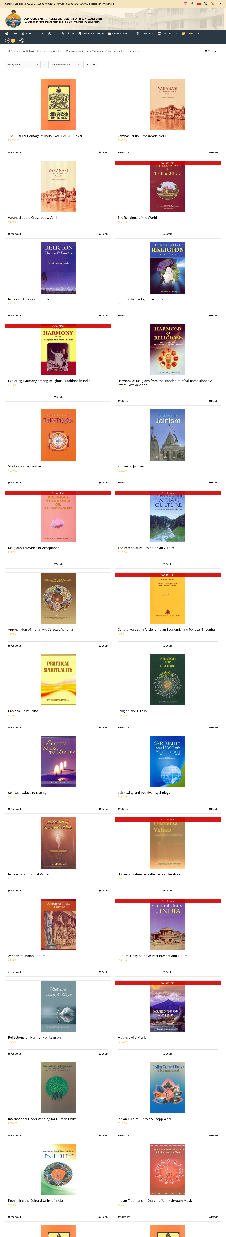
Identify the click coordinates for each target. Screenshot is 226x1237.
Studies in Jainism (131, 466)
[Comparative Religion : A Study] (168, 268)
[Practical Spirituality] (58, 679)
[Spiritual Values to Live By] (58, 761)
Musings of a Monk (132, 1037)
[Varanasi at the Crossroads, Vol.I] (168, 104)
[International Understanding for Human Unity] (58, 1087)
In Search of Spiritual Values (29, 874)
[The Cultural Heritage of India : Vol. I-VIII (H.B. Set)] (58, 104)
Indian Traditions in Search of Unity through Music (155, 1200)
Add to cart (16, 152)
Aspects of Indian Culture (26, 956)
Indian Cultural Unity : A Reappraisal (144, 1119)
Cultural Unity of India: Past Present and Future (152, 956)
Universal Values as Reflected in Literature (149, 874)
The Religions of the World (137, 217)
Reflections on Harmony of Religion (34, 1037)
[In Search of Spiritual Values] (58, 843)
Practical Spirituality (23, 711)
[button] (21, 40)
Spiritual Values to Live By (27, 792)
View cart (213, 51)
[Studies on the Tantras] (58, 435)
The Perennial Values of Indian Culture (146, 548)
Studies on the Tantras (24, 466)
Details (105, 152)
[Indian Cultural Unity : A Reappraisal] (168, 1087)
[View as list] (93, 64)
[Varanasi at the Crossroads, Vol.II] (58, 186)
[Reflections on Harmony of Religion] (58, 1006)
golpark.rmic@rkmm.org (102, 4)
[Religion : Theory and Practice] (58, 268)
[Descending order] (45, 64)
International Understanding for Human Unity (42, 1119)
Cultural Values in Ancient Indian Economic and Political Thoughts (167, 629)
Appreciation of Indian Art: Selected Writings (41, 629)
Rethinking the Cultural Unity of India (35, 1200)
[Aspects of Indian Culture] (58, 924)
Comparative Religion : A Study (140, 299)
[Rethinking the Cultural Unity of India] (58, 1169)
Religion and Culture (133, 711)
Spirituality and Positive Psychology (144, 792)
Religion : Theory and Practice (30, 299)
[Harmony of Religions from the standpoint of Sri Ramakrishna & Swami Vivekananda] (168, 349)
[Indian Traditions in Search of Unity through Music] (168, 1169)
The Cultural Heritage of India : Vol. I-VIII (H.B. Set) (45, 136)
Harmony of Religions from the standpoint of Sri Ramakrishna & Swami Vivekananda (165, 383)
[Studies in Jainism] (168, 435)
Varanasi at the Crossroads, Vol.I (142, 136)
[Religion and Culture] (168, 679)
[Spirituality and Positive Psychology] (168, 761)
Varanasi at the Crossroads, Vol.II (32, 217)
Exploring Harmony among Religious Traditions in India (49, 381)
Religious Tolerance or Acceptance (33, 548)
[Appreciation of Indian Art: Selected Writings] (58, 598)
